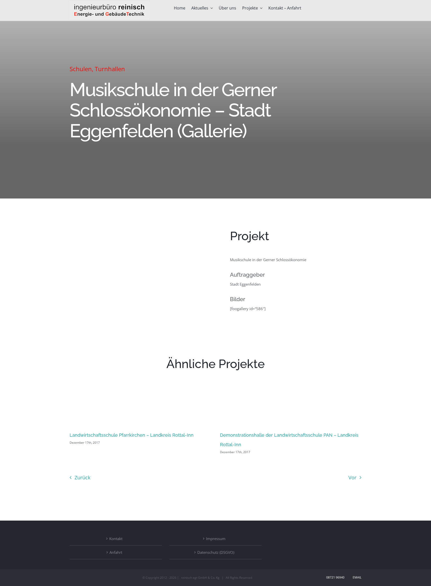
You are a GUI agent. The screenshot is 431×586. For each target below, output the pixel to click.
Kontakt (115, 538)
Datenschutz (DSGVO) (215, 552)
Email (356, 577)
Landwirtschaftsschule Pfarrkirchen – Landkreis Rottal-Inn (132, 435)
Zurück (83, 477)
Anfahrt (115, 552)
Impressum (215, 538)
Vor (352, 477)
